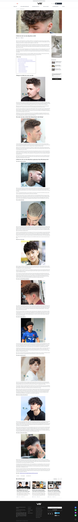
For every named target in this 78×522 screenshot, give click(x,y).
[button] (47, 250)
